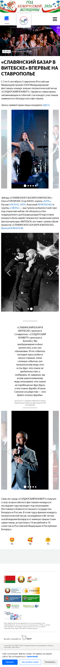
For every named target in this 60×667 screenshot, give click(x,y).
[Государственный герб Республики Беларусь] (21, 579)
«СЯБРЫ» (14, 208)
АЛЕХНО (14, 204)
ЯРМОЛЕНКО (45, 204)
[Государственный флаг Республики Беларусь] (9, 579)
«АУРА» (47, 201)
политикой (32, 656)
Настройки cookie (30, 662)
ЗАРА (23, 204)
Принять (10, 662)
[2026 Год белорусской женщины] (32, 579)
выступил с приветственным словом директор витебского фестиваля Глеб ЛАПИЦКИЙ (30, 403)
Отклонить (50, 662)
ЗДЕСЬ (46, 105)
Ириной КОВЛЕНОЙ (12, 228)
